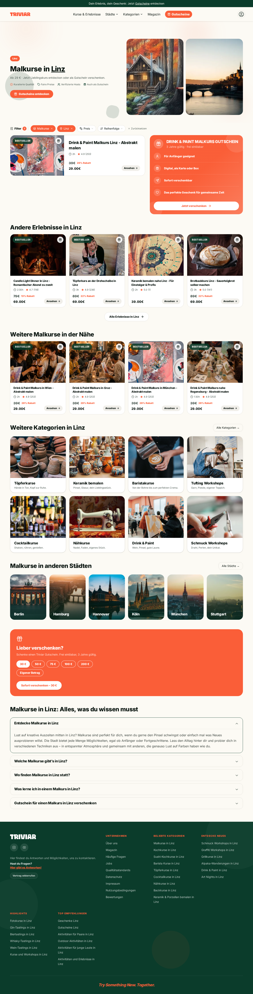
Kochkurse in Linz (165, 850)
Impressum (113, 883)
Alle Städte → (231, 566)
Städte (110, 14)
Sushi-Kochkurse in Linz (169, 856)
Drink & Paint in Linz (214, 870)
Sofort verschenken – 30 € (39, 685)
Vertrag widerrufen (24, 875)
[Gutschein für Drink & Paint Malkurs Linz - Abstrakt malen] (58, 141)
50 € (38, 664)
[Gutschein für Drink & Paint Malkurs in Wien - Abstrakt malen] (60, 347)
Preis (87, 128)
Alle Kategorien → (228, 427)
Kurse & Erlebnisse (87, 14)
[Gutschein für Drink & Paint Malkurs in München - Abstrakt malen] (178, 347)
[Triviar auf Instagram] (14, 847)
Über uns (111, 843)
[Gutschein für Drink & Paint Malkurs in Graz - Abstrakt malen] (119, 347)
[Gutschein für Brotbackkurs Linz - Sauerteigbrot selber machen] (237, 240)
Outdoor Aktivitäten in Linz (75, 941)
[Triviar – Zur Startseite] (20, 14)
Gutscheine (181, 14)
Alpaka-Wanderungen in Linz (220, 863)
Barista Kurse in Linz (167, 863)
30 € (23, 664)
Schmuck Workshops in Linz (219, 843)
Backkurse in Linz (165, 890)
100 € (68, 664)
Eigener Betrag (30, 672)
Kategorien (131, 14)
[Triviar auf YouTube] (24, 847)
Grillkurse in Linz (211, 856)
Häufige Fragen (116, 856)
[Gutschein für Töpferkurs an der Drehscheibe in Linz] (119, 240)
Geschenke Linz (68, 920)
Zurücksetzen (139, 128)
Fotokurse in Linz (21, 920)
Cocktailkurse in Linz (167, 876)
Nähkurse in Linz (164, 883)
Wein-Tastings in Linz (23, 947)
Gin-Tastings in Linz (22, 927)
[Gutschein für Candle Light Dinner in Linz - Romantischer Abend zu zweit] (60, 240)
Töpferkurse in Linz (166, 870)
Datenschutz (114, 876)
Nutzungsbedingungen (121, 890)
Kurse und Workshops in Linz (28, 954)
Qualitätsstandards (118, 870)
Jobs (109, 863)
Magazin (154, 14)
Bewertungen (114, 897)
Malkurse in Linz (164, 843)
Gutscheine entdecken (34, 94)
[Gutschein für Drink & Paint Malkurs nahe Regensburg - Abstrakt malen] (237, 347)
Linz (66, 128)
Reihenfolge (111, 128)
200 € (85, 664)
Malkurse (43, 128)
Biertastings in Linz (22, 934)
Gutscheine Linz (68, 927)
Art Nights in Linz (212, 876)
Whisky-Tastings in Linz (25, 941)
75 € (53, 664)
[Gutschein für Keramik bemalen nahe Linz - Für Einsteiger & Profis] (178, 240)
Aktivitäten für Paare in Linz (76, 934)
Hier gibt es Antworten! (26, 867)
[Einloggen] (241, 14)
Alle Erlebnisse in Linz (124, 316)
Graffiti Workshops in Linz (217, 850)
